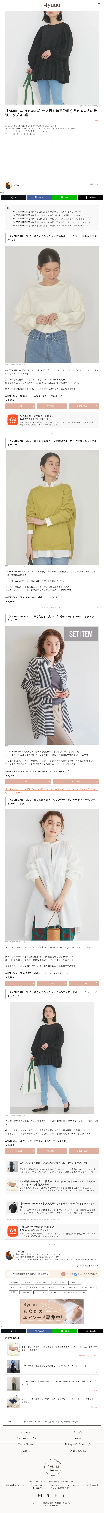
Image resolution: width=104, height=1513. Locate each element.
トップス (28, 1283)
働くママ (75, 1283)
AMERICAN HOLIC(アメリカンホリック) (69, 1292)
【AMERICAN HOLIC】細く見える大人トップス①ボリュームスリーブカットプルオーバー (48, 212)
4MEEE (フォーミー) (41, 1488)
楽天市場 (51, 406)
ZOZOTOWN (82, 406)
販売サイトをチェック (51, 607)
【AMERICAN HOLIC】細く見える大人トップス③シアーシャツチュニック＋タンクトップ (48, 219)
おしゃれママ (89, 1287)
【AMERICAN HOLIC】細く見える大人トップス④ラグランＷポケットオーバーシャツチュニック (51, 222)
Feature (26, 1451)
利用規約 (9, 1485)
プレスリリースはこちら (37, 1482)
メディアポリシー (21, 1485)
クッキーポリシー (55, 1485)
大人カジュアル (38, 1287)
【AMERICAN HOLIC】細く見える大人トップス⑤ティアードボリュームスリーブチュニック (49, 226)
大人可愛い (60, 1283)
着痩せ (15, 1283)
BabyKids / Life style (78, 1445)
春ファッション (19, 1287)
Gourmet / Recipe (26, 1439)
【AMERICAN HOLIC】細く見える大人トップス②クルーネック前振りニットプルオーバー (48, 215)
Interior (78, 1439)
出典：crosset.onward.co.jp (89, 106)
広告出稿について (68, 1482)
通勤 (14, 1292)
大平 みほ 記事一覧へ (87, 1266)
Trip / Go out (26, 1445)
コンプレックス (71, 1287)
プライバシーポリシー (38, 1485)
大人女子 (54, 1287)
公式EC (19, 406)
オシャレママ (44, 1283)
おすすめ (26, 1292)
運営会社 (93, 1485)
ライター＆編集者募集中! (60, 1488)
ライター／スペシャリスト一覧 (76, 1485)
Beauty (78, 1432)
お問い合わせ (54, 1482)
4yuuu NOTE (78, 1451)
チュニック (41, 1292)
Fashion (26, 1432)
